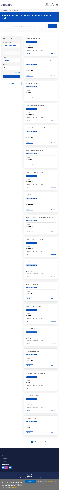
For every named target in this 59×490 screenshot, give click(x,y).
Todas (5, 67)
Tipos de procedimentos (10, 45)
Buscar (53, 26)
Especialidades (8, 53)
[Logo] (6, 4)
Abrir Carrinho (11, 83)
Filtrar (11, 76)
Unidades (6, 60)
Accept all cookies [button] (31, 481)
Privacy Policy (15, 487)
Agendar (29, 53)
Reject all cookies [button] (40, 481)
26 (50, 442)
